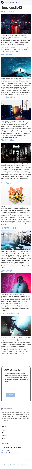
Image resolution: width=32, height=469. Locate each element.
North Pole (6, 54)
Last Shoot (6, 270)
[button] (19, 2)
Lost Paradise (8, 97)
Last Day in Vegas (10, 313)
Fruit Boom (6, 183)
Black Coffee (8, 140)
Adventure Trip (8, 227)
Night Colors (7, 11)
